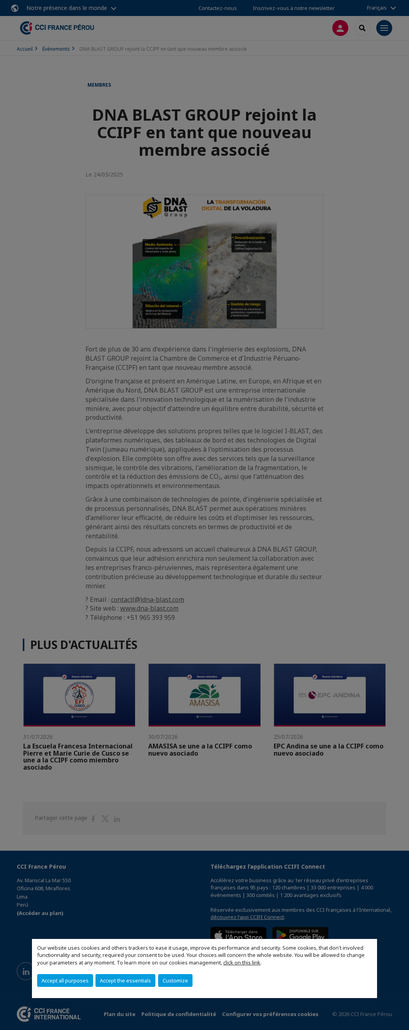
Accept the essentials (125, 980)
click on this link (241, 962)
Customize (175, 980)
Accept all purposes (65, 980)
